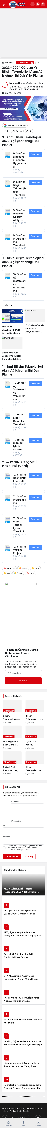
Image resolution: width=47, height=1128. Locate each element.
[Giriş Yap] (43, 4)
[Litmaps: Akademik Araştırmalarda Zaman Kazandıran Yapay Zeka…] (23, 1059)
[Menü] (4, 4)
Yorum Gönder (12, 856)
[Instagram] (21, 1118)
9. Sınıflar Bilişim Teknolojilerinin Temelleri (20, 188)
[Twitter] (13, 1118)
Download (35, 154)
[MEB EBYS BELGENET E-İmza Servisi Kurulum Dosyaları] (12, 322)
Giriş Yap (29, 856)
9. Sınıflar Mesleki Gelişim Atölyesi (19, 215)
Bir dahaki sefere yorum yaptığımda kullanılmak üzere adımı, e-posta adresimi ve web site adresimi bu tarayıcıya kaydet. (25, 848)
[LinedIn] (30, 1118)
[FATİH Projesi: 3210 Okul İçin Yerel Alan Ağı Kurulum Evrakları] (23, 993)
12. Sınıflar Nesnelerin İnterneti (20, 478)
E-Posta (7, 836)
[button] (38, 4)
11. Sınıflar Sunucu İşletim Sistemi (19, 444)
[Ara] (32, 4)
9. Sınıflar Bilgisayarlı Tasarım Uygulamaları (20, 160)
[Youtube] (38, 1118)
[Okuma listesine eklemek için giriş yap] (36, 131)
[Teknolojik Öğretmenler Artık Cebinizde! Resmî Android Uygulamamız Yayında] (23, 950)
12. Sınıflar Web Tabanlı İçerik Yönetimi (19, 525)
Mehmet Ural (15, 83)
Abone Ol (23, 681)
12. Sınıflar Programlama (19, 500)
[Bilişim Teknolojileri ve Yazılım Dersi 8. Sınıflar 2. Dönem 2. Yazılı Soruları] (12, 712)
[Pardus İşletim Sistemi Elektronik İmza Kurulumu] (23, 1015)
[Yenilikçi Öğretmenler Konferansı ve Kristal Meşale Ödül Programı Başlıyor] (23, 1037)
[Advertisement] (23, 33)
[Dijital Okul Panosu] (34, 737)
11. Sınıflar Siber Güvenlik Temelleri (19, 419)
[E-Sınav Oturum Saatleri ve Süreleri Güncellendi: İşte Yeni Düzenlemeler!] (12, 349)
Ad (5, 825)
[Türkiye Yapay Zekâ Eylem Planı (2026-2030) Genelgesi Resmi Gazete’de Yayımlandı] (23, 906)
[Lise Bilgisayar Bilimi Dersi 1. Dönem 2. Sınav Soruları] (12, 737)
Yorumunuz (16, 801)
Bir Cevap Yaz (12, 787)
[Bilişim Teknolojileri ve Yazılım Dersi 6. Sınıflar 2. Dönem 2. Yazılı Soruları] (34, 763)
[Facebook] (5, 1118)
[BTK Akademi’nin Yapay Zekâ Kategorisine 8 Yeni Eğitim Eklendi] (23, 972)
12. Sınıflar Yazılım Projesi (19, 550)
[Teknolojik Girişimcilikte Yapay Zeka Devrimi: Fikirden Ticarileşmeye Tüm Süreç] (23, 1081)
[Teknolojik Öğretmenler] (17, 4)
